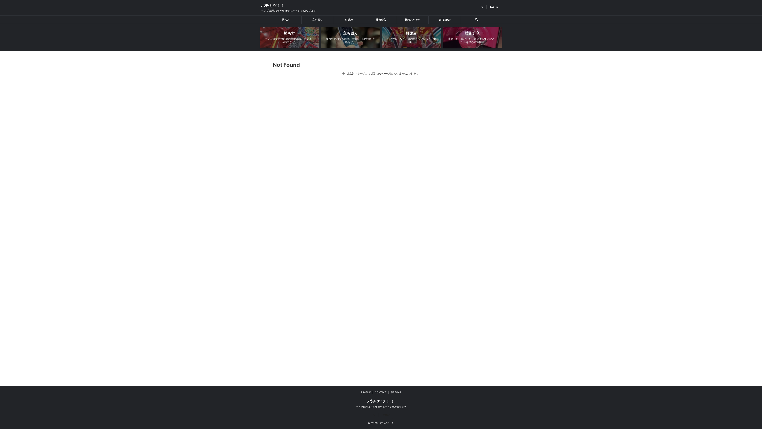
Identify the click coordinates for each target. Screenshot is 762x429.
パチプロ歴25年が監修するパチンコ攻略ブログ (381, 406)
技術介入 (381, 19)
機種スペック (412, 19)
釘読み (349, 19)
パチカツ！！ (273, 5)
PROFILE (366, 392)
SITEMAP (444, 19)
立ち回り (317, 19)
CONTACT (381, 392)
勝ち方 (286, 19)
